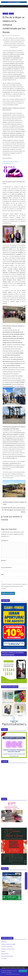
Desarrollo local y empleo (7, 956)
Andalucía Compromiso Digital (8, 944)
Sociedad (11, 13)
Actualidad (5, 13)
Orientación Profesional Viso (7, 949)
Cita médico (4, 958)
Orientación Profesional (6, 946)
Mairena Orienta (5, 953)
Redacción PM (17, 35)
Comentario (5, 540)
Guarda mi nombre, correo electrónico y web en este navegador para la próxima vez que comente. (14, 586)
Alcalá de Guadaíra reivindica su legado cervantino (15, 503)
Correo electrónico (6, 567)
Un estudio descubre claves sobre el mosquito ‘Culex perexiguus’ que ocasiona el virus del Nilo (13, 510)
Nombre (4, 560)
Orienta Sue (4, 941)
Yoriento (3, 951)
